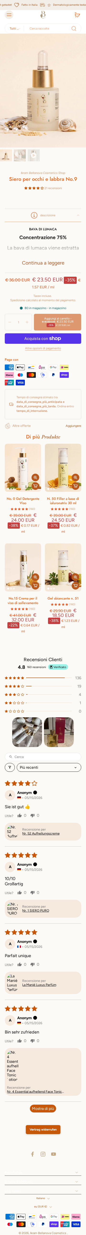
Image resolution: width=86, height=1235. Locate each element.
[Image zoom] (43, 91)
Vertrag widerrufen (43, 1129)
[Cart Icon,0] (76, 15)
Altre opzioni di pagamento (43, 348)
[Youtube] (53, 1154)
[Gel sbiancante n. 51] (63, 567)
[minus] (10, 322)
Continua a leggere (43, 263)
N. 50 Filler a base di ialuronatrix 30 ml (63, 501)
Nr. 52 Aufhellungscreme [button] (41, 834)
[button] (34, 188)
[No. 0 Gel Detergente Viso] (23, 468)
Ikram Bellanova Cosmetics (48, 1233)
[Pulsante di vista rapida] (35, 477)
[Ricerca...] (73, 28)
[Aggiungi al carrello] (35, 486)
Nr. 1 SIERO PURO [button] (35, 911)
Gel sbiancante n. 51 (63, 598)
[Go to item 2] (59, 732)
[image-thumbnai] (6, 155)
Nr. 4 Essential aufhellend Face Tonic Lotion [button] (34, 1092)
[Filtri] (10, 767)
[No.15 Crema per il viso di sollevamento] (23, 567)
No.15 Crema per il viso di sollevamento (23, 600)
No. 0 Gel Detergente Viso (23, 501)
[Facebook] (32, 1154)
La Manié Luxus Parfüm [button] (39, 985)
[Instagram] (43, 1154)
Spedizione (18, 300)
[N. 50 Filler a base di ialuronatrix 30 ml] (63, 468)
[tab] (8, 489)
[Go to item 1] (27, 732)
